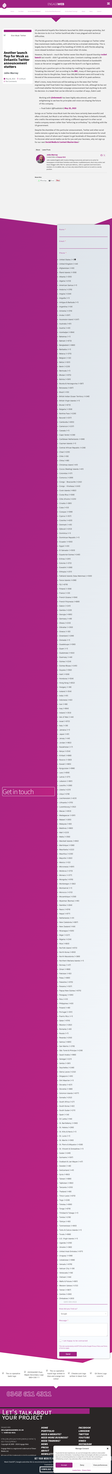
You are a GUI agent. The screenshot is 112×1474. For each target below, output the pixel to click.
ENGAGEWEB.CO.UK (12, 1430)
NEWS (24, 1439)
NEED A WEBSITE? (51, 1434)
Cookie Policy (76, 1470)
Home (12, 11)
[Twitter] (104, 155)
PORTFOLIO (47, 1431)
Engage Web (61, 157)
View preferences (100, 1465)
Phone (62, 253)
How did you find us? (68, 1309)
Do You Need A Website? (34, 11)
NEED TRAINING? (50, 1440)
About (83, 11)
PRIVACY (14, 1441)
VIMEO (82, 1440)
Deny (82, 1465)
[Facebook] (101, 155)
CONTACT (31, 1439)
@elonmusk (56, 97)
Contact (99, 11)
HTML (3, 1439)
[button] (108, 1448)
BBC (76, 71)
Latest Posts (46, 150)
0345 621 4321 (29, 1393)
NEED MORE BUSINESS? (54, 1437)
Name (62, 229)
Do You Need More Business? (53, 11)
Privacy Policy (86, 1470)
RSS (11, 1439)
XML (7, 1439)
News (91, 11)
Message (63, 1320)
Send (68, 1354)
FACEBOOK (85, 1427)
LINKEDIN (84, 1431)
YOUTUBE (84, 1437)
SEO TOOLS (5, 1441)
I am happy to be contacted (75, 1341)
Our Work (21, 11)
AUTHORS (17, 1439)
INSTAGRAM (85, 1444)
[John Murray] (40, 162)
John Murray (52, 154)
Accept (64, 1465)
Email (62, 241)
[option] (83, 259)
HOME (44, 1427)
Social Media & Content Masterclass (61, 142)
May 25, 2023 (70, 108)
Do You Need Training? (71, 11)
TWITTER (84, 1434)
